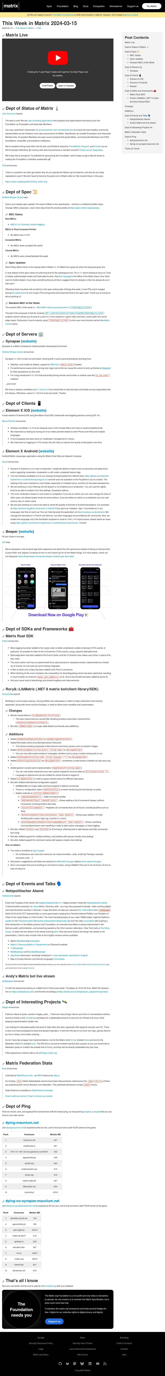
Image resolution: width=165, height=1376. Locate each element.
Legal (40, 1348)
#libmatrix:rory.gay (65, 861)
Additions (129, 110)
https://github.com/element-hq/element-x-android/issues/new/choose (47, 522)
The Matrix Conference (62, 14)
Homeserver (115, 6)
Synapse (134, 70)
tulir (3, 542)
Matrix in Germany (18, 944)
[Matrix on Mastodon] (74, 1363)
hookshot (31, 968)
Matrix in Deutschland (37, 944)
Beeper (133, 86)
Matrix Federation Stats (135, 132)
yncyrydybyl (89, 920)
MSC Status (135, 55)
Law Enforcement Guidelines (82, 1348)
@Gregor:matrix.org (48, 1052)
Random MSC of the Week (142, 62)
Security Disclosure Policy (41, 1343)
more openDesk (60, 955)
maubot (96, 1111)
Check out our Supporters (91, 149)
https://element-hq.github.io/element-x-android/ (34, 508)
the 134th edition (85, 909)
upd (7, 920)
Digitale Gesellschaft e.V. (50, 902)
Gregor (5, 1007)
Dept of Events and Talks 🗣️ (138, 115)
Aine (4, 1068)
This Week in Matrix (25, 28)
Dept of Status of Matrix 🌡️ (137, 46)
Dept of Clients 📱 (133, 75)
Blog (75, 6)
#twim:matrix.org (48, 1285)
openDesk (15, 955)
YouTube (105, 927)
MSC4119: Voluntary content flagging (27, 224)
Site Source (82, 1354)
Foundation (62, 6)
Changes (129, 106)
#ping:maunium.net (22, 1122)
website (28, 340)
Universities (59, 958)
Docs (85, 6)
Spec (49, 6)
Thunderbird (74, 146)
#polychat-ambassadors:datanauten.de (52, 920)
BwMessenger (17, 951)
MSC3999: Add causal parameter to (63, 307)
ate (10, 920)
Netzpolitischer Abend (97, 902)
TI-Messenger (16, 948)
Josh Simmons (9, 113)
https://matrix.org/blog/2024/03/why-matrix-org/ (26, 181)
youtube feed (100, 964)
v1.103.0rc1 (41, 389)
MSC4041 (55, 364)
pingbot (87, 1111)
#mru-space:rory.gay (91, 861)
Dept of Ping (130, 136)
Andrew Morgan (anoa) (12, 197)
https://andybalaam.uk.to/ (23, 991)
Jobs (124, 1354)
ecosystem (35, 940)
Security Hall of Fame (82, 1343)
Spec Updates (136, 58)
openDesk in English (78, 955)
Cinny (73, 1039)
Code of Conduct (124, 1343)
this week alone (19, 292)
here (56, 931)
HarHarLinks (8, 895)
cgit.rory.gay (38, 850)
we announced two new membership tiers (54, 129)
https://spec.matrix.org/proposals (84, 207)
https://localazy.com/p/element (90, 511)
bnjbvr (5, 640)
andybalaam (7, 981)
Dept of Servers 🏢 (133, 67)
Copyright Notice (82, 1370)
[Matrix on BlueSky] (82, 1363)
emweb (29, 1017)
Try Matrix (152, 6)
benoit (5, 461)
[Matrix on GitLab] (67, 1363)
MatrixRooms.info (25, 1075)
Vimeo (8, 931)
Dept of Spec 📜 (132, 51)
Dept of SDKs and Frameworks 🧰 (140, 90)
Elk (21, 1043)
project (25, 920)
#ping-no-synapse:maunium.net (32, 1200)
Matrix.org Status (40, 1354)
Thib (39, 28)
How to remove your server (40, 1095)
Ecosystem (99, 6)
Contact (124, 1348)
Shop (82, 1337)
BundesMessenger (36, 951)
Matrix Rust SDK (137, 94)
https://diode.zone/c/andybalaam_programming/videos (83, 991)
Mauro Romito (8, 420)
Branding (124, 1337)
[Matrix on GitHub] (60, 1363)
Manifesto (20, 940)
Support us (133, 6)
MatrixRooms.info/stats (42, 1090)
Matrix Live (130, 42)
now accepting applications (40, 120)
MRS (39, 1075)
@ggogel (106, 368)
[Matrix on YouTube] (97, 1363)
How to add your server (15, 1095)
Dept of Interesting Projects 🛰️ (138, 127)
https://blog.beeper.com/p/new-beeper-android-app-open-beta (46, 556)
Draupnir (85, 146)
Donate (41, 1337)
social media (76, 964)
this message (65, 276)
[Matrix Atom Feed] (104, 1363)
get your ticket (131, 14)
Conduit (97, 146)
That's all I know (132, 148)
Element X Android (138, 82)
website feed (90, 964)
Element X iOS (136, 78)
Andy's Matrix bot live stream (143, 122)
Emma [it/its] (7, 694)
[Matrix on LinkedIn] (90, 1364)
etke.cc (56, 1075)
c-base (35, 906)
